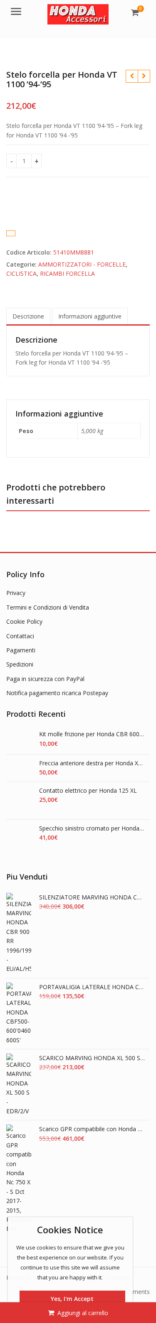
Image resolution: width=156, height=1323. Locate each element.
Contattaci (20, 636)
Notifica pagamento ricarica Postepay (57, 693)
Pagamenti (20, 650)
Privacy (15, 593)
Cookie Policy (24, 621)
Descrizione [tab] (28, 316)
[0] (135, 12)
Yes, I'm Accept (72, 1299)
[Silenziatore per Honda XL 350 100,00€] (132, 76)
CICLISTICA (21, 273)
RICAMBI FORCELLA (67, 273)
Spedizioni (19, 664)
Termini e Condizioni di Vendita (47, 607)
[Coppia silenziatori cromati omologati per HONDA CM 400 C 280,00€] (144, 76)
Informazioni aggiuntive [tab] (89, 316)
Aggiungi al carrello (82, 1313)
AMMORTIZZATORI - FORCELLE (82, 264)
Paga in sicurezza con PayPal (45, 679)
